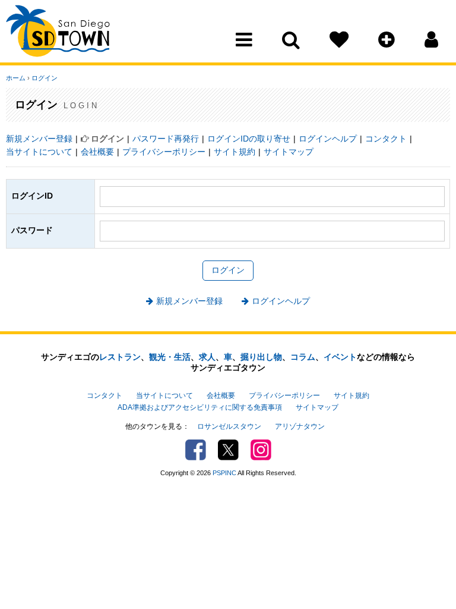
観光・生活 (170, 357)
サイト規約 (234, 151)
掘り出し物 (261, 357)
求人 (207, 357)
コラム (302, 357)
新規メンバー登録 (39, 138)
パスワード (32, 230)
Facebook (195, 450)
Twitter (228, 450)
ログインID (32, 195)
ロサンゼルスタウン (229, 426)
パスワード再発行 (165, 138)
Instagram (261, 450)
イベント (340, 357)
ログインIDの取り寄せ (248, 138)
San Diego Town (58, 32)
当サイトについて (39, 151)
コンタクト (386, 138)
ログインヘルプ (328, 138)
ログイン (44, 77)
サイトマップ (289, 151)
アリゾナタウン (300, 426)
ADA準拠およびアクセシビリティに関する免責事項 (200, 407)
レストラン (120, 357)
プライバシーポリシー (163, 151)
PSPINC (224, 472)
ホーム (16, 77)
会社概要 (97, 151)
